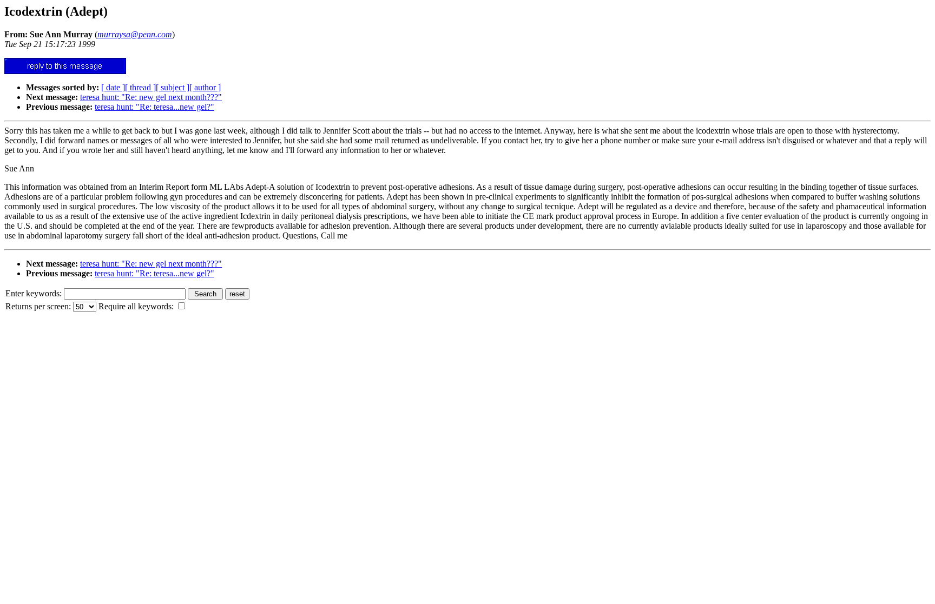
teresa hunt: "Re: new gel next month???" (151, 97)
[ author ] (205, 87)
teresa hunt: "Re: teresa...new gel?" (154, 106)
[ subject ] (172, 87)
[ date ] (113, 87)
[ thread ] (140, 87)
